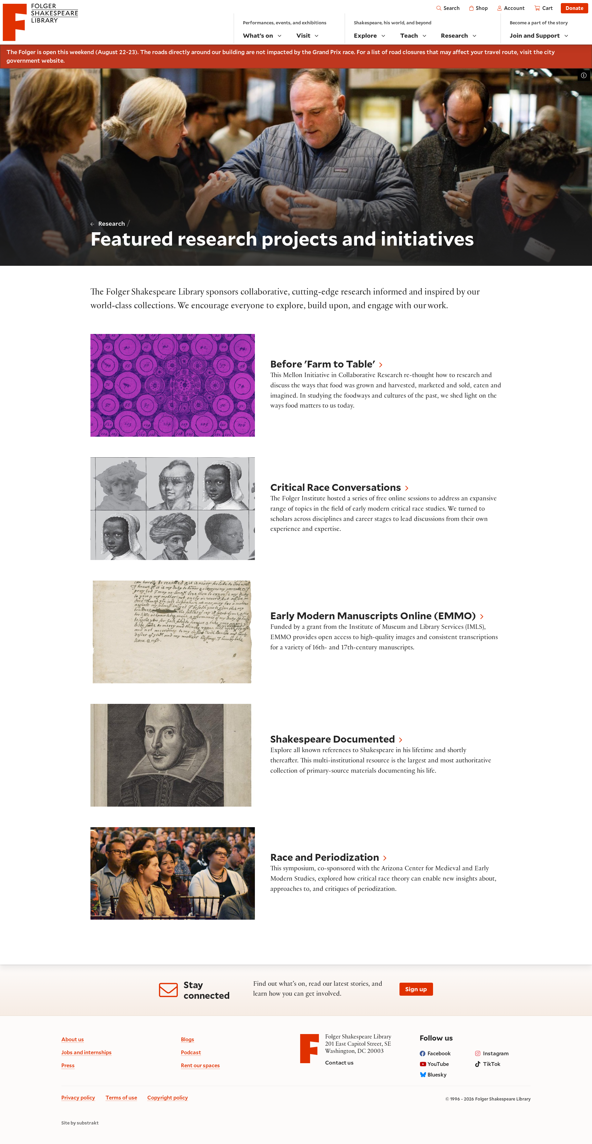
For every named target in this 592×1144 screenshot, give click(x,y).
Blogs (187, 1039)
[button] (296, 385)
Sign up (416, 989)
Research (111, 223)
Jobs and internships (86, 1052)
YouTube (438, 1063)
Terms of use (121, 1097)
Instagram (496, 1053)
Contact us (339, 1062)
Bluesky (437, 1074)
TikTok (492, 1063)
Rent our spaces (200, 1065)
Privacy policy (78, 1097)
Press (68, 1065)
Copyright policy (167, 1097)
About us (72, 1039)
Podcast (191, 1052)
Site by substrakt (80, 1123)
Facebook (439, 1053)
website (52, 60)
